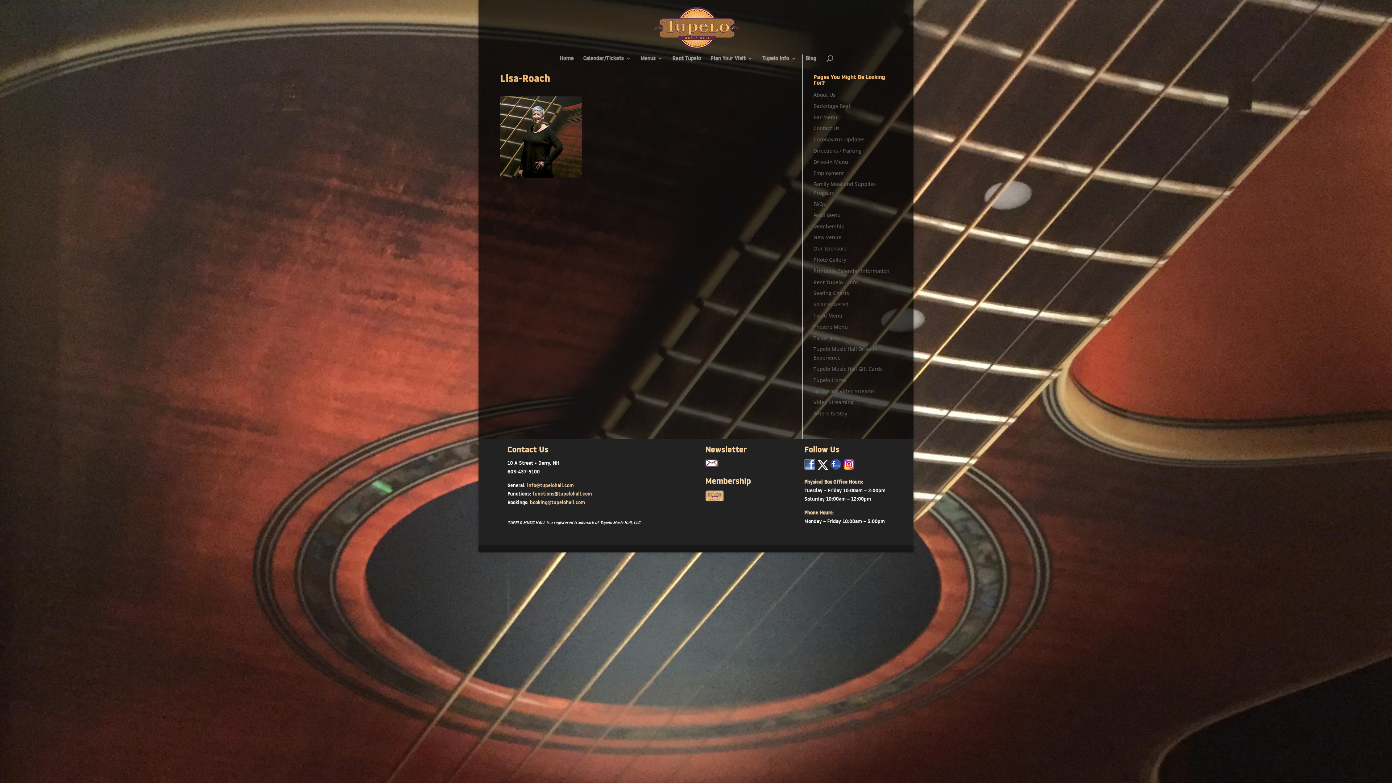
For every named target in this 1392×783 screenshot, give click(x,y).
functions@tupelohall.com (562, 493)
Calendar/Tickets (603, 59)
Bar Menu (825, 117)
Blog (811, 59)
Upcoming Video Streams (844, 391)
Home (567, 59)
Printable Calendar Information (851, 271)
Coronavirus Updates (839, 139)
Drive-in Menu (830, 161)
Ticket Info (826, 338)
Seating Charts (831, 293)
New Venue (827, 237)
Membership (829, 226)
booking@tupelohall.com (557, 502)
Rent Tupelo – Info (835, 282)
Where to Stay (830, 413)
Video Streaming (833, 402)
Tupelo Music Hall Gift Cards (848, 368)
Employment (828, 173)
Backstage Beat (831, 106)
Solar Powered (831, 304)
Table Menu (827, 315)
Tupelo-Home (829, 380)
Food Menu (827, 215)
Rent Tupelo (686, 59)
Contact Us (826, 128)
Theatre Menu (830, 326)
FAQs (819, 203)
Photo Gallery (829, 259)
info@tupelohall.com (550, 485)
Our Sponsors (830, 248)
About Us (824, 94)
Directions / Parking (837, 150)
